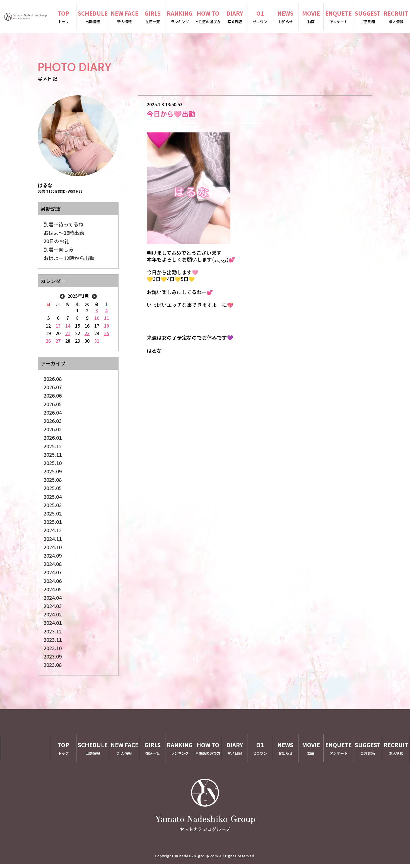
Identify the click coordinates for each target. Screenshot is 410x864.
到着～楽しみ (59, 249)
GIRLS (152, 16)
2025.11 (53, 454)
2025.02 (53, 513)
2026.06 (53, 395)
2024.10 (53, 547)
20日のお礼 (56, 241)
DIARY (234, 16)
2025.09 (53, 471)
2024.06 (53, 580)
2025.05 (53, 488)
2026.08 (53, 378)
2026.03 (53, 420)
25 (106, 333)
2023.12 (53, 631)
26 (48, 340)
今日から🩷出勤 (171, 113)
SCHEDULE (93, 16)
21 (67, 333)
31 (96, 340)
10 (96, 317)
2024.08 (53, 563)
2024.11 (53, 538)
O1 (260, 16)
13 (58, 325)
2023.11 (53, 639)
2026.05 (53, 404)
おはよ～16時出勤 (64, 232)
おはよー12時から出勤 (69, 258)
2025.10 (53, 462)
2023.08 (53, 664)
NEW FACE (124, 16)
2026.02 (53, 429)
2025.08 (53, 479)
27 (58, 340)
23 (87, 333)
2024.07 (53, 572)
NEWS (285, 16)
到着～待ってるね (63, 224)
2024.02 (53, 614)
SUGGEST (367, 16)
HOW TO (208, 16)
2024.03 (53, 605)
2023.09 (53, 656)
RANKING (179, 16)
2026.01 (53, 437)
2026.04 (53, 412)
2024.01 (53, 622)
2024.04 (53, 597)
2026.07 (53, 387)
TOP (63, 16)
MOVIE (311, 16)
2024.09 (53, 555)
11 (106, 317)
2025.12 (53, 446)
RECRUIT (396, 16)
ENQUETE (338, 16)
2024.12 (53, 530)
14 (67, 325)
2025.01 (53, 521)
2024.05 (53, 589)
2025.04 (53, 496)
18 (106, 325)
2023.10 (53, 648)
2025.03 (53, 505)
